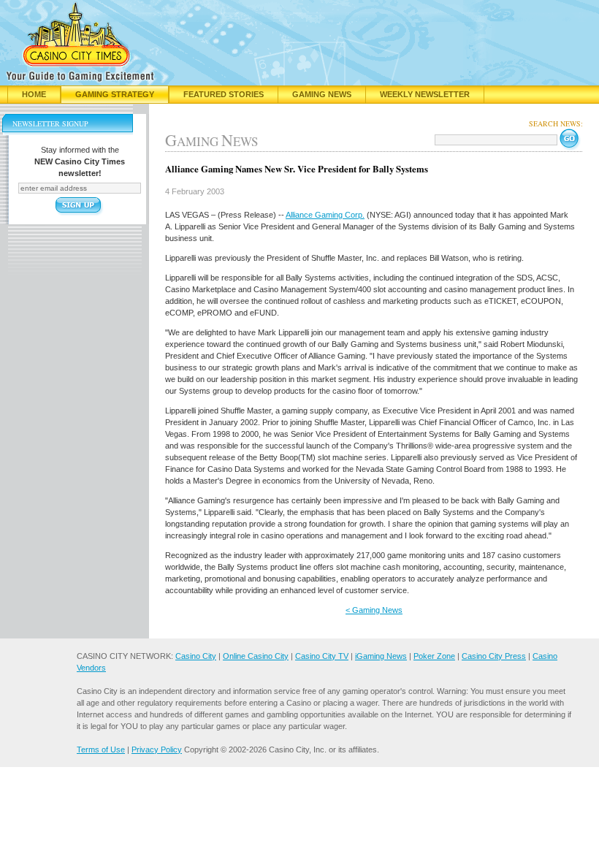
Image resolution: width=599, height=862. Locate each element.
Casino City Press (494, 656)
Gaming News (321, 94)
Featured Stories (223, 94)
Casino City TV (321, 656)
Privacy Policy (156, 749)
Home (34, 94)
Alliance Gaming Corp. (325, 214)
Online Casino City (256, 656)
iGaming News (381, 656)
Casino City (195, 656)
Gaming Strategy (114, 94)
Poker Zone (434, 656)
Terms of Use (101, 749)
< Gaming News (374, 610)
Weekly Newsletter (425, 94)
